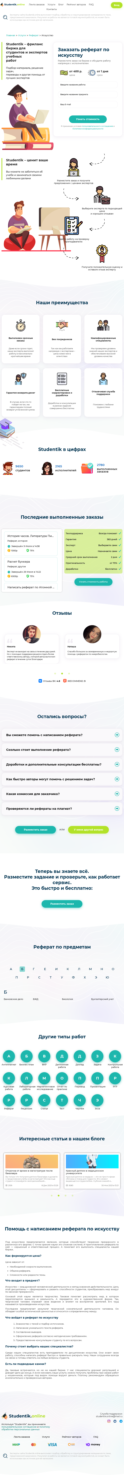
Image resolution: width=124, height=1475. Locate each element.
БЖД (35, 999)
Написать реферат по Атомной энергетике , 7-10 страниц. (30, 587)
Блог (61, 4)
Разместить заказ (35, 829)
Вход (116, 5)
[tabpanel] (32, 642)
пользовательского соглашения (97, 126)
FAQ (91, 4)
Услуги (51, 4)
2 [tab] (62, 673)
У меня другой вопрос (88, 829)
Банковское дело (13, 999)
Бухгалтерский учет (102, 999)
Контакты (51, 9)
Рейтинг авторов (76, 4)
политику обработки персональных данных (26, 1428)
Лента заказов (37, 4)
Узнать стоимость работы (93, 581)
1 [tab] (55, 673)
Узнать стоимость (88, 119)
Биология (67, 999)
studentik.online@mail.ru (109, 1416)
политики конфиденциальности (87, 129)
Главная (10, 35)
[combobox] (88, 94)
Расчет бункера (18, 561)
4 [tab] (72, 1195)
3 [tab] (68, 673)
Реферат (34, 35)
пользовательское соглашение (19, 1426)
